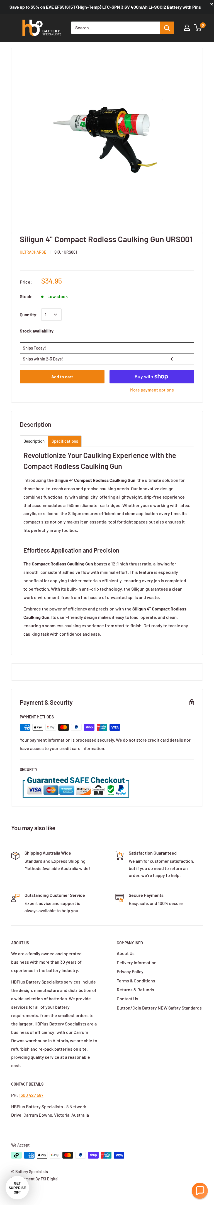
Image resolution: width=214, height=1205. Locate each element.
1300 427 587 (31, 1095)
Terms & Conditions (136, 980)
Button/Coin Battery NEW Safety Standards (159, 1007)
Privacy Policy (130, 971)
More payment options (152, 389)
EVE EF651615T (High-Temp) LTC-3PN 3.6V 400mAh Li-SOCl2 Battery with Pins (123, 7)
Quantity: (29, 314)
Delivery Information (137, 962)
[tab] (34, 441)
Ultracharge (33, 252)
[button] (200, 1191)
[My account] (187, 28)
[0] (198, 27)
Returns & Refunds (135, 989)
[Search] (167, 28)
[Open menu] (14, 28)
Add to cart (62, 376)
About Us (126, 953)
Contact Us (127, 998)
